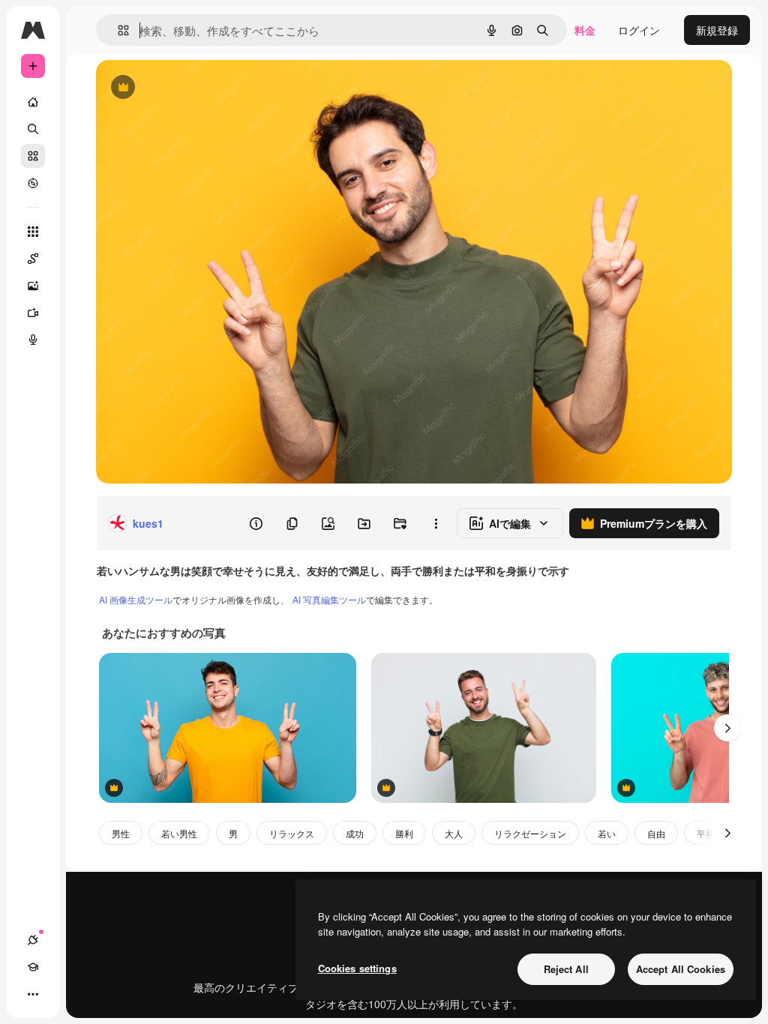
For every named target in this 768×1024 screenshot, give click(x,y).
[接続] (33, 940)
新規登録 (717, 29)
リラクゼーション (530, 833)
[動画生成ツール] (33, 313)
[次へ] (727, 728)
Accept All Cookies (680, 969)
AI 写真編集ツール (329, 599)
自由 (656, 833)
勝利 (404, 833)
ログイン (639, 29)
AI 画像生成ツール (135, 599)
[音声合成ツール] (33, 340)
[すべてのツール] (33, 232)
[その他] (33, 994)
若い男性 (179, 833)
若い (607, 833)
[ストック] (33, 156)
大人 (454, 833)
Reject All (566, 969)
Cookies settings (357, 968)
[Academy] (33, 967)
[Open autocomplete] (117, 30)
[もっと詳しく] (33, 183)
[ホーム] (33, 102)
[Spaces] (33, 259)
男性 (121, 833)
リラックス (291, 833)
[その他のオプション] (436, 523)
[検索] (33, 129)
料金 (585, 29)
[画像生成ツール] (33, 286)
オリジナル (199, 88)
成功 (355, 833)
